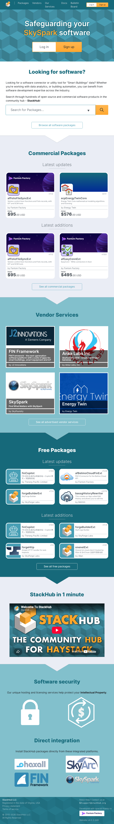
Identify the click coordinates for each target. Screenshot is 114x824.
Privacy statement (11, 806)
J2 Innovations (19, 365)
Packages (23, 2)
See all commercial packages (57, 286)
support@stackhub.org (94, 803)
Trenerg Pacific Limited (36, 482)
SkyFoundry (17, 411)
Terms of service (10, 809)
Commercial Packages (57, 153)
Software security (57, 681)
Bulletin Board (75, 4)
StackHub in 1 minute (57, 594)
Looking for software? (57, 72)
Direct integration (57, 740)
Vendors (36, 2)
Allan (80, 556)
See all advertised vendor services (57, 422)
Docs (64, 2)
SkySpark (40, 32)
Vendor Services (57, 315)
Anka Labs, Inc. (72, 365)
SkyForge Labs (32, 502)
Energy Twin (70, 208)
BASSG (81, 502)
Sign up (102, 5)
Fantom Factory (18, 208)
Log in (91, 5)
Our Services (49, 4)
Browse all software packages (57, 125)
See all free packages (57, 566)
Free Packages (57, 450)
